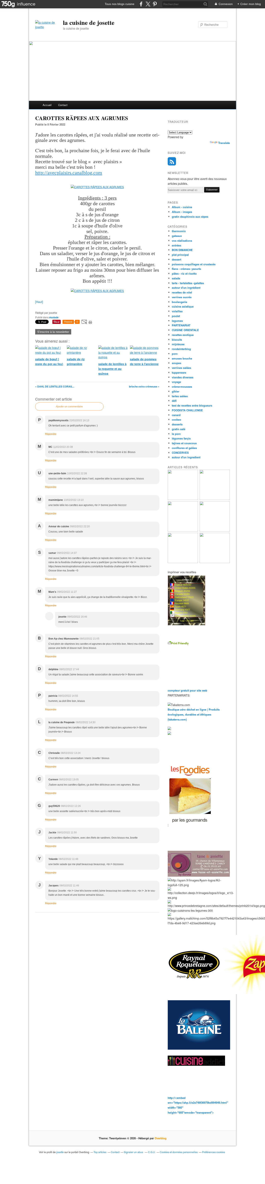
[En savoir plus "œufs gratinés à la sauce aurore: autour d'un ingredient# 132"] (183, 530)
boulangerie (179, 302)
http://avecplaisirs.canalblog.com (68, 172)
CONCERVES (180, 453)
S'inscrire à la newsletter (53, 331)
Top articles (100, 1152)
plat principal (180, 255)
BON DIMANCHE (182, 250)
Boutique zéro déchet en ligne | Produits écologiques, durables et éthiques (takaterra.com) (194, 714)
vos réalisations (182, 241)
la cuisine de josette (88, 22)
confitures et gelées (184, 448)
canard (176, 415)
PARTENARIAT (181, 325)
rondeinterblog (181, 349)
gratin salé (178, 429)
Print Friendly (180, 643)
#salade (54, 317)
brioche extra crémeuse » (144, 386)
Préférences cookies (213, 1152)
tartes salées (180, 396)
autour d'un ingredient (186, 457)
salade (176, 278)
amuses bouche (182, 358)
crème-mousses (182, 387)
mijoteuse (178, 344)
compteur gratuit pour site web (187, 690)
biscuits (177, 340)
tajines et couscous (184, 443)
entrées (176, 245)
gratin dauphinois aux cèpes (190, 216)
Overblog (160, 1138)
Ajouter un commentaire (69, 406)
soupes (176, 363)
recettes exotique (183, 335)
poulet (176, 316)
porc (175, 354)
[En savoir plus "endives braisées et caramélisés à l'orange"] (183, 562)
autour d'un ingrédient (186, 288)
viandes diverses (182, 377)
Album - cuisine (182, 207)
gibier (175, 391)
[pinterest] (154, 4)
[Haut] (39, 302)
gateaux (177, 236)
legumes (177, 321)
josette (60, 1152)
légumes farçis (181, 438)
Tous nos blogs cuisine (119, 4)
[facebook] (141, 4)
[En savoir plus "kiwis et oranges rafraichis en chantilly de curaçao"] (215, 530)
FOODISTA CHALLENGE (187, 410)
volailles (177, 311)
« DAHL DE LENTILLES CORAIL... (54, 386)
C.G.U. (151, 1152)
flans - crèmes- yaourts (186, 269)
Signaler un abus (134, 1152)
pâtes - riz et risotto (184, 273)
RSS (172, 161)
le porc (176, 434)
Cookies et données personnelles (179, 1152)
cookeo (176, 419)
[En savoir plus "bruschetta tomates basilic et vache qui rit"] (183, 499)
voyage (176, 382)
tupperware (179, 372)
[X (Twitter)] (148, 4)
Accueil (47, 105)
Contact (62, 105)
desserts (177, 424)
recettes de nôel (182, 292)
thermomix (179, 231)
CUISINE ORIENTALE (185, 330)
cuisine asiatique (183, 306)
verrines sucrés (182, 297)
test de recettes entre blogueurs (192, 405)
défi (174, 401)
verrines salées (181, 368)
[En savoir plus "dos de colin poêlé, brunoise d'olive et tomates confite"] (215, 499)
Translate (224, 143)
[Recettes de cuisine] (190, 825)
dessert (176, 259)
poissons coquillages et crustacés (194, 264)
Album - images (182, 212)
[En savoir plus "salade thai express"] (215, 562)
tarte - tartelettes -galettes (188, 283)
